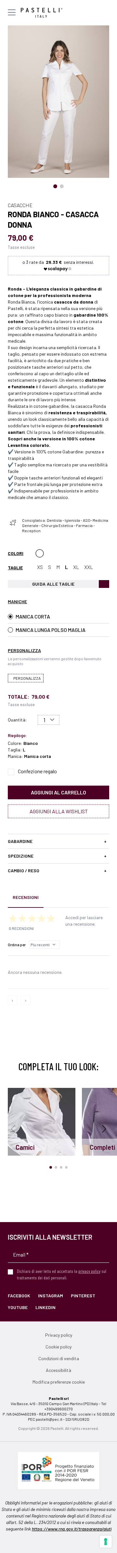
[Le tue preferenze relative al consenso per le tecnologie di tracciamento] (105, 1541)
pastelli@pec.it (49, 1419)
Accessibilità (58, 1370)
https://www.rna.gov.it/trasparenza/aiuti (71, 1529)
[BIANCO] (39, 553)
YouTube (18, 1307)
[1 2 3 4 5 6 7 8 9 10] (48, 720)
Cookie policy (59, 1346)
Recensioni (26, 897)
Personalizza (27, 678)
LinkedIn (45, 1307)
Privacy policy (58, 1335)
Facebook (19, 1295)
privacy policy (89, 1271)
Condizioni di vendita (58, 1358)
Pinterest (83, 1295)
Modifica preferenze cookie (58, 1382)
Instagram (50, 1295)
